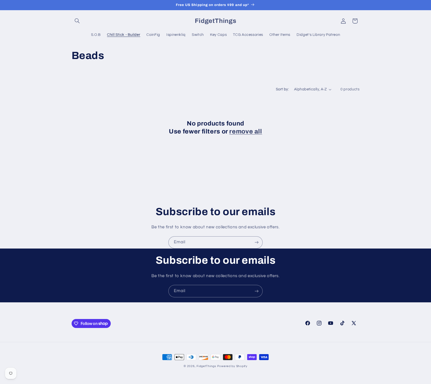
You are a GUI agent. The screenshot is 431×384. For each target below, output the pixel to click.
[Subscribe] (256, 242)
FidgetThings (206, 366)
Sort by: (282, 89)
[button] (77, 21)
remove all (245, 131)
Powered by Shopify (232, 366)
